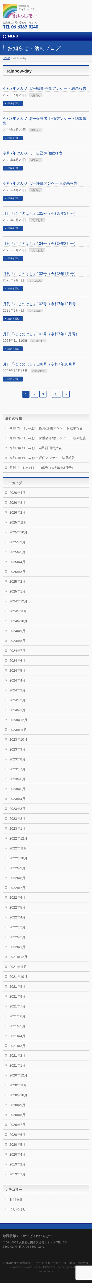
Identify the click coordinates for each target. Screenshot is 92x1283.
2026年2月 (17, 512)
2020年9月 (17, 1105)
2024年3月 (17, 690)
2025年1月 (17, 591)
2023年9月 (17, 749)
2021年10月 (18, 976)
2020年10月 (18, 1095)
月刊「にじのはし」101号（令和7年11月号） (41, 334)
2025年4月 (17, 562)
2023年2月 (17, 818)
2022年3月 (17, 927)
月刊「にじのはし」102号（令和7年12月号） (41, 304)
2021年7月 (17, 1006)
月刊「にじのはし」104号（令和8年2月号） (40, 244)
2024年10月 (18, 621)
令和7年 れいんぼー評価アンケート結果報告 (40, 183)
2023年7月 (17, 769)
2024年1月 (17, 710)
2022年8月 (17, 878)
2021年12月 (18, 957)
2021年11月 (18, 967)
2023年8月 (17, 759)
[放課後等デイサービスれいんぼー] (20, 13)
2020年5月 (17, 1144)
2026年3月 (17, 502)
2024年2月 (17, 700)
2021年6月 (17, 1016)
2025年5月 (17, 552)
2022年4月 (17, 917)
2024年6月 (17, 660)
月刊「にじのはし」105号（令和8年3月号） (40, 213)
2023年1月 (17, 828)
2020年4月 (17, 1154)
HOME (6, 58)
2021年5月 (17, 1026)
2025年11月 (18, 522)
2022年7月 (17, 888)
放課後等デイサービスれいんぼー (40, 1263)
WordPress (33, 1267)
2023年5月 (17, 789)
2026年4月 (17, 493)
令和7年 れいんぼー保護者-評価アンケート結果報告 (47, 438)
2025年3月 (17, 572)
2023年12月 (18, 720)
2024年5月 (17, 670)
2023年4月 (17, 799)
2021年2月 (17, 1055)
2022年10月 (18, 858)
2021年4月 (17, 1036)
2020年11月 (18, 1085)
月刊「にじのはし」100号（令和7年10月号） (41, 364)
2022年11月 (18, 848)
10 (57, 394)
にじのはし (36, 220)
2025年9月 (17, 542)
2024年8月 (17, 641)
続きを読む (13, 103)
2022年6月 (17, 897)
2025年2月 (17, 581)
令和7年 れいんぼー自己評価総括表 (33, 153)
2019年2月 (17, 1164)
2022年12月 (18, 838)
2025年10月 (18, 532)
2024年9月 (17, 631)
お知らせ (35, 95)
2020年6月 (17, 1135)
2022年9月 (17, 868)
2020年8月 (17, 1115)
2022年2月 (17, 937)
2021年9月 (17, 986)
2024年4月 (17, 680)
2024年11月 (18, 611)
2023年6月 (17, 779)
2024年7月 (17, 651)
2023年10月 (18, 739)
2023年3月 (17, 809)
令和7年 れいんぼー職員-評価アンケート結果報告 (44, 88)
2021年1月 (17, 1065)
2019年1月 (17, 1174)
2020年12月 (18, 1075)
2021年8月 (17, 996)
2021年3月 (17, 1046)
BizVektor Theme (54, 1267)
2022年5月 (17, 907)
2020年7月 (17, 1125)
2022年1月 (17, 947)
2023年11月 (18, 730)
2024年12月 (18, 601)
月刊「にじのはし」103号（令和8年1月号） (40, 274)
